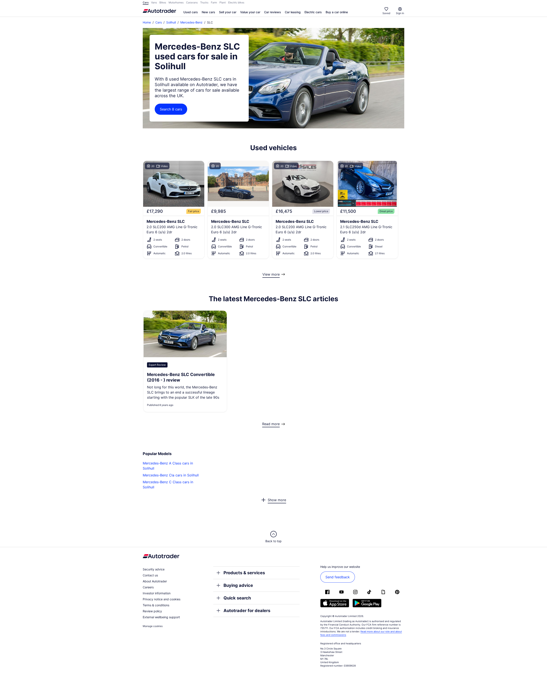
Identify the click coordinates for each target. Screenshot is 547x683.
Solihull (171, 22)
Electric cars (313, 12)
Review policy (152, 611)
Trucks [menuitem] (204, 2)
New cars (208, 12)
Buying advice (238, 585)
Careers (148, 587)
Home (147, 22)
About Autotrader (155, 581)
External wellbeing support (161, 617)
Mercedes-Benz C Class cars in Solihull (168, 484)
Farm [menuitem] (214, 2)
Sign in (400, 13)
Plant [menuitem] (222, 2)
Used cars (190, 12)
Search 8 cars (171, 109)
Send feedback (337, 577)
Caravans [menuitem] (192, 2)
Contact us (150, 575)
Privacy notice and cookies (161, 599)
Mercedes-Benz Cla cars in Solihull (171, 475)
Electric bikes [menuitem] (236, 2)
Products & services (244, 572)
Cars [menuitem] (146, 2)
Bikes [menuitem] (162, 2)
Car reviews (272, 12)
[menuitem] (191, 12)
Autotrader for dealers (247, 610)
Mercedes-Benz (191, 22)
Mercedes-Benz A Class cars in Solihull (168, 465)
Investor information (157, 593)
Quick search (237, 598)
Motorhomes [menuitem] (176, 2)
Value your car (250, 12)
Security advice (154, 569)
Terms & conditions (156, 605)
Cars (158, 22)
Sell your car (227, 12)
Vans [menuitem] (154, 2)
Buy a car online (337, 12)
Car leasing (293, 12)
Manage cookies (153, 626)
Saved (386, 13)
